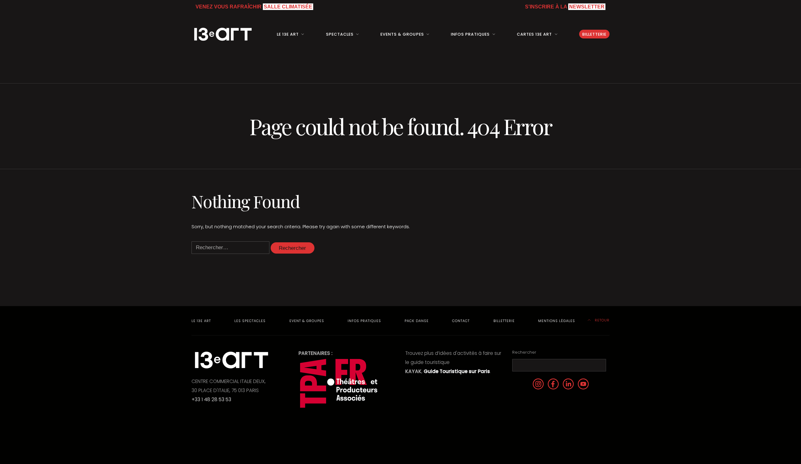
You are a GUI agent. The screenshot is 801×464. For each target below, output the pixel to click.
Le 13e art (288, 34)
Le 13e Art (201, 320)
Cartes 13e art (534, 34)
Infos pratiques (470, 34)
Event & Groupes (306, 320)
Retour (602, 320)
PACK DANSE (417, 320)
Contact (461, 320)
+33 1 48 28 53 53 (211, 399)
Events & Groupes (402, 34)
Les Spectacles (250, 320)
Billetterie (594, 34)
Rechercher (524, 352)
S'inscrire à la (565, 6)
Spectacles (340, 34)
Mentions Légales (556, 320)
